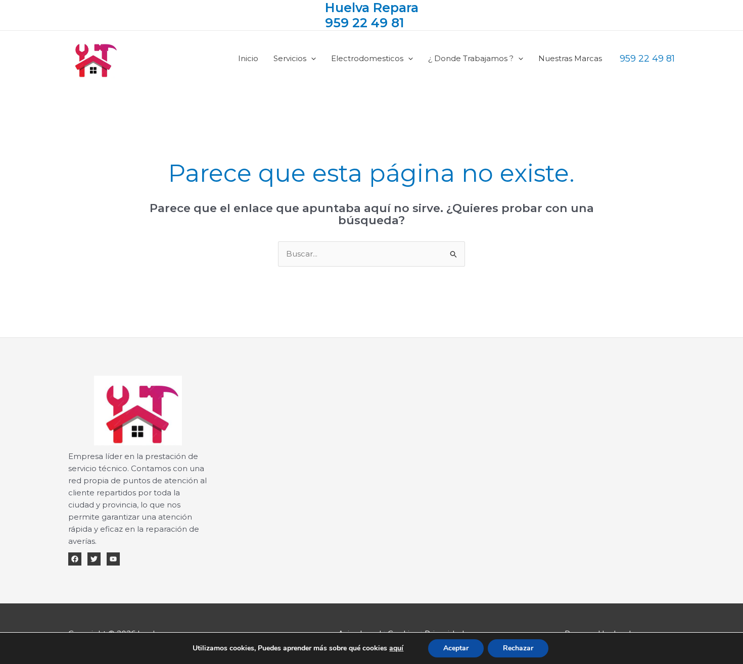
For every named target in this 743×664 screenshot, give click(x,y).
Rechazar (518, 648)
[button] (311, 58)
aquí (396, 648)
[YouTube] (113, 559)
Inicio (248, 58)
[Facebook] (74, 559)
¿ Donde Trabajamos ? (471, 58)
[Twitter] (94, 559)
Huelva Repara (372, 7)
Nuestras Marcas (570, 58)
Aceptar (456, 648)
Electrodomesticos (367, 58)
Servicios (289, 58)
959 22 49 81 (364, 22)
